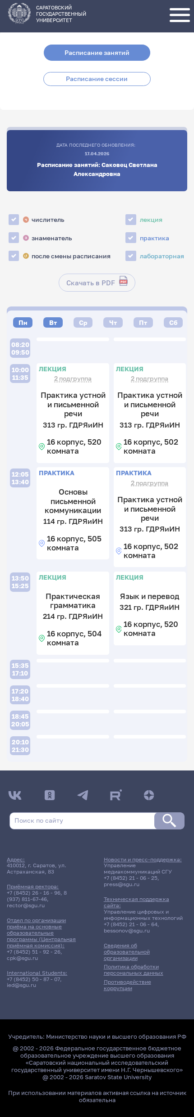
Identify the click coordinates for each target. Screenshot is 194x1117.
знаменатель (48, 238)
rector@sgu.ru (26, 905)
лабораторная (162, 256)
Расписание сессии (97, 78)
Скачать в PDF (90, 283)
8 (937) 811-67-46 (37, 896)
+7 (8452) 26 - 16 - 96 (33, 893)
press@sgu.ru (121, 884)
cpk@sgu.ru (22, 958)
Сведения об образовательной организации (127, 951)
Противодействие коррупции (127, 985)
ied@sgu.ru (21, 985)
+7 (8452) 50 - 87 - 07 (33, 979)
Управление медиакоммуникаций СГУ (138, 868)
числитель (45, 219)
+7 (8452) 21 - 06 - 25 (130, 878)
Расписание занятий (97, 52)
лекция (151, 219)
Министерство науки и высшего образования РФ (116, 1036)
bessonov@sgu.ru (127, 931)
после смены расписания (67, 256)
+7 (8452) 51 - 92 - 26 (33, 952)
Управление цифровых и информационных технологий (143, 915)
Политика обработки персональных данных (133, 970)
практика (154, 238)
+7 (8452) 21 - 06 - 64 (130, 924)
